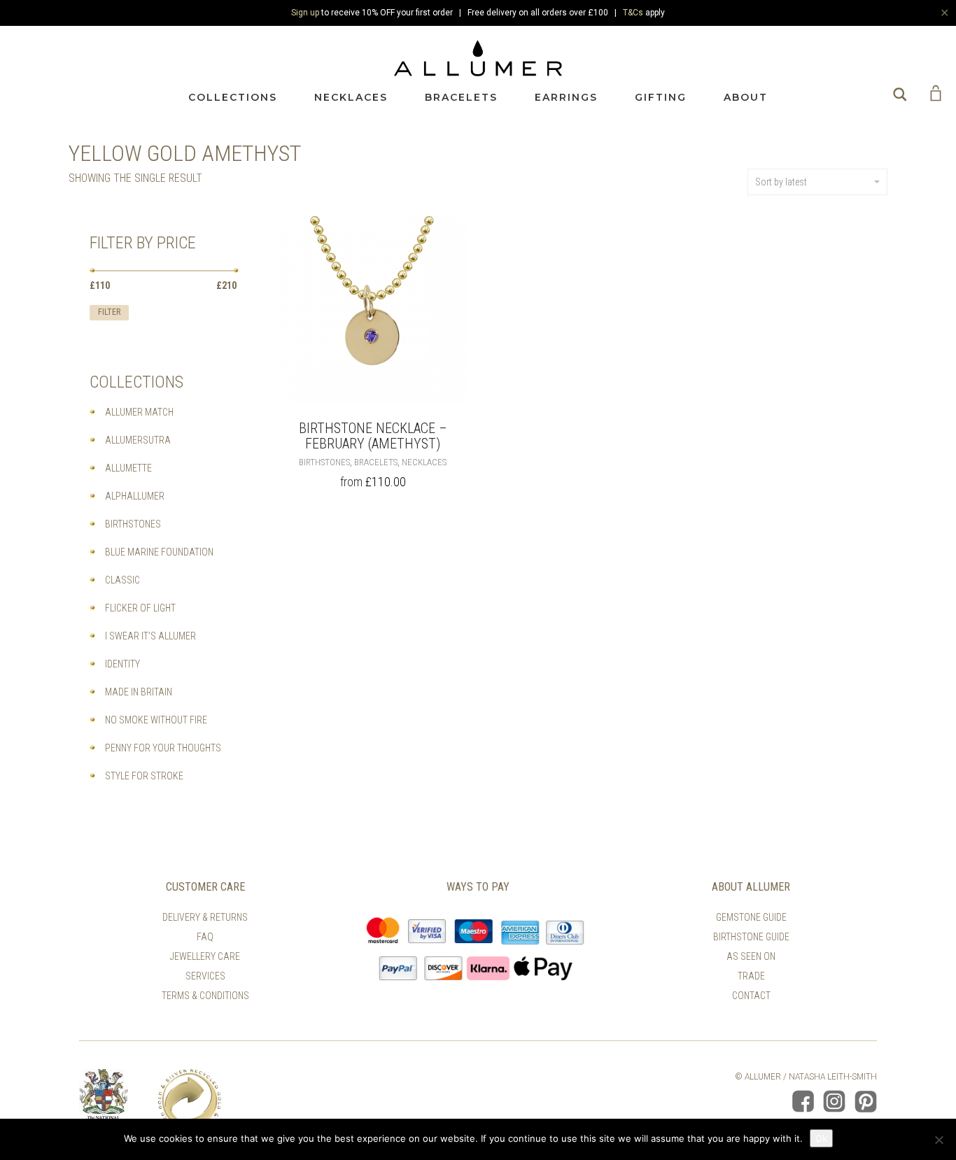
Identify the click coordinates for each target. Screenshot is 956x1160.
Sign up (305, 12)
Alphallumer (134, 496)
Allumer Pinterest (866, 1101)
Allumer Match (139, 412)
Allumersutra (138, 440)
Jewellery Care (205, 956)
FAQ (205, 936)
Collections (232, 97)
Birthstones (324, 462)
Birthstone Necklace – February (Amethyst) (373, 436)
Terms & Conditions (205, 995)
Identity (122, 664)
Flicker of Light (140, 608)
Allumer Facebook (803, 1101)
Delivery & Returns (205, 917)
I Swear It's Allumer (150, 636)
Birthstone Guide (751, 936)
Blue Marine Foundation (159, 552)
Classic (122, 580)
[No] (939, 1140)
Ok (821, 1138)
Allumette (128, 468)
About (746, 97)
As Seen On (750, 956)
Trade (751, 976)
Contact (751, 995)
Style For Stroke (144, 775)
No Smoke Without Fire (156, 720)
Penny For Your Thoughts (163, 748)
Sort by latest (781, 182)
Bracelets (461, 97)
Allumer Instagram (834, 1101)
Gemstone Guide (751, 917)
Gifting (661, 97)
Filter (109, 312)
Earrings (566, 97)
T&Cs (633, 12)
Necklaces (351, 97)
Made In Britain (138, 692)
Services (205, 976)
